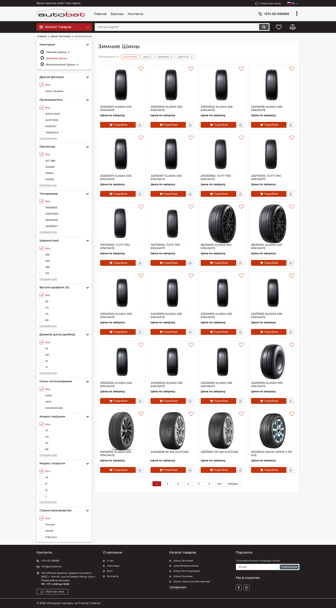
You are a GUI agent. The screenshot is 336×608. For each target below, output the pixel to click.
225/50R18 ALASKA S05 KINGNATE (266, 108)
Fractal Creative (89, 603)
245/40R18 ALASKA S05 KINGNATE (216, 384)
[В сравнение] (140, 125)
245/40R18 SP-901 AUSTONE (169, 452)
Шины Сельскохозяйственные (191, 581)
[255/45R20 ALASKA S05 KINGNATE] (122, 292)
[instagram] (246, 588)
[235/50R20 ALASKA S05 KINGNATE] (222, 85)
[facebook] (239, 588)
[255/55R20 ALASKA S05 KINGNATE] (122, 361)
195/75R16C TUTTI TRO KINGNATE (165, 246)
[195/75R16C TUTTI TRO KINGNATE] (172, 223)
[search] (264, 27)
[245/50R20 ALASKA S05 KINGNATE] (172, 361)
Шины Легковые (183, 560)
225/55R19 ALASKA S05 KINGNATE (266, 315)
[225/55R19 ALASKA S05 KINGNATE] (272, 292)
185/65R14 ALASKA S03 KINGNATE (266, 246)
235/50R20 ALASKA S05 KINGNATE (217, 108)
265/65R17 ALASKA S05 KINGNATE (115, 177)
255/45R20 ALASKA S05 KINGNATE (116, 315)
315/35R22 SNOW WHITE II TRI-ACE (272, 453)
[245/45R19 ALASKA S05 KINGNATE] (172, 292)
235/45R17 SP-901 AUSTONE (219, 452)
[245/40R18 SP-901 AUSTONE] (172, 430)
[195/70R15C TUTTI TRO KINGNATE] (122, 223)
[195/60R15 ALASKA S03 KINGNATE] (122, 430)
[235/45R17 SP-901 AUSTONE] (222, 430)
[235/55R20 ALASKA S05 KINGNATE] (172, 85)
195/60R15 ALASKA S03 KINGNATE (115, 453)
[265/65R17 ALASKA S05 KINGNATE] (122, 154)
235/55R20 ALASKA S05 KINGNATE (166, 108)
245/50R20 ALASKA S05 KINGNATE (166, 384)
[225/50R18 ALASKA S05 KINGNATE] (272, 85)
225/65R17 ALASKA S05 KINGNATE (166, 177)
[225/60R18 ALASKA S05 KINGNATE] (272, 361)
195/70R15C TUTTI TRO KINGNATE (115, 246)
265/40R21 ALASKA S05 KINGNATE (115, 108)
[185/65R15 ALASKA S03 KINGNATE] (222, 223)
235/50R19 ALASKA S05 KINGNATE (216, 315)
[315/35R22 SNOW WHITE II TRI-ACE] (272, 430)
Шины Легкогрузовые (186, 571)
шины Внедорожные (185, 565)
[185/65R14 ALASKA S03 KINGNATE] (272, 223)
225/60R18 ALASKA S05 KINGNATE (267, 384)
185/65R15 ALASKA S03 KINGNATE (216, 246)
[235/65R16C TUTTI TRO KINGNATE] (222, 154)
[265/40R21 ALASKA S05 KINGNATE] (122, 85)
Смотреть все (48, 138)
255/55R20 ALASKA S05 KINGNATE (116, 384)
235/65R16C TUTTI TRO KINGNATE (216, 177)
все (220, 483)
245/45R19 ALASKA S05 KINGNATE (166, 315)
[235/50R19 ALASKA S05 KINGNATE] (222, 292)
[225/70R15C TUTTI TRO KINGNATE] (272, 154)
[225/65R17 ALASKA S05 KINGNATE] (172, 154)
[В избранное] (141, 68)
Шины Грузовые (182, 576)
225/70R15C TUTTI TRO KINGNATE (266, 177)
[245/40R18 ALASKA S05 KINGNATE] (222, 361)
